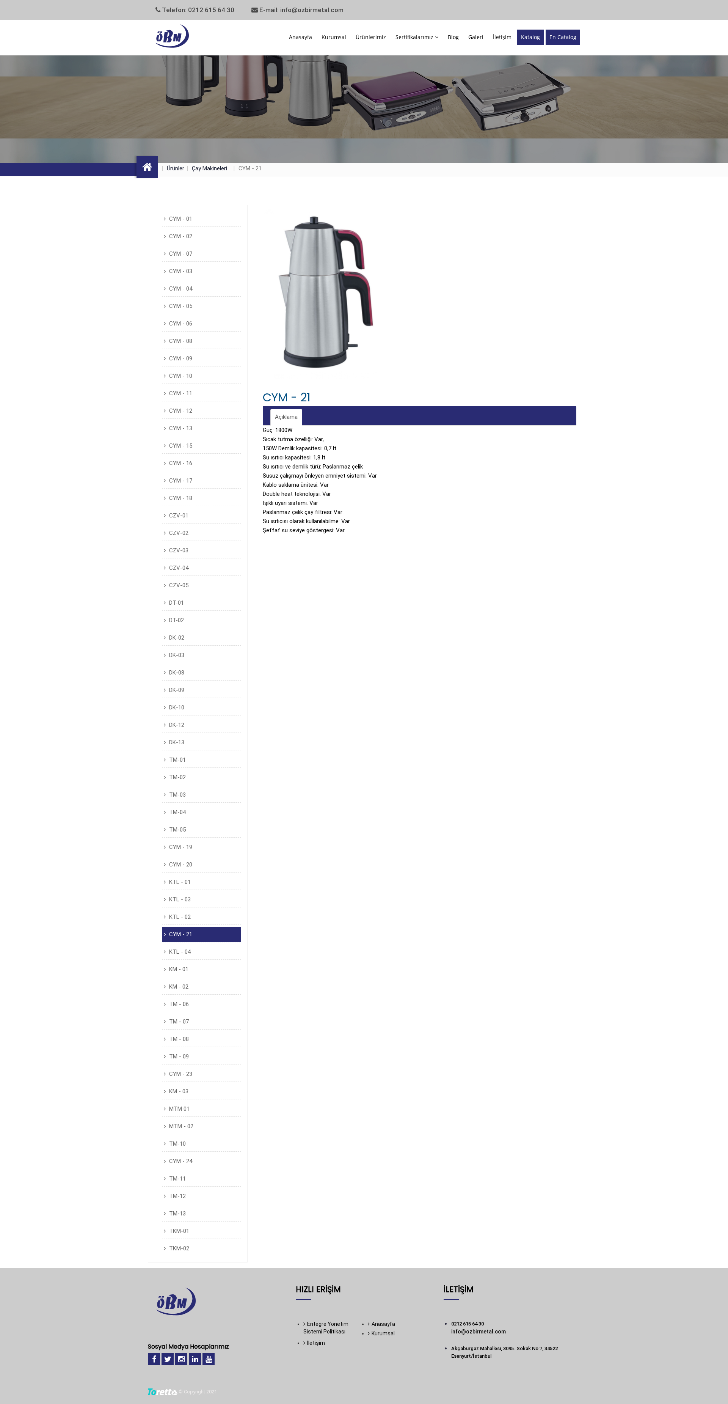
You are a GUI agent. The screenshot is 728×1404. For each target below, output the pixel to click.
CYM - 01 (180, 218)
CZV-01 (178, 515)
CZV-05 (178, 585)
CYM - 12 (180, 410)
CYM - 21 (180, 934)
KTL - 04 (179, 951)
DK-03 (176, 655)
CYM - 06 (180, 323)
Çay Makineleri (209, 168)
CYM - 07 (180, 253)
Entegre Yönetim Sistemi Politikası (325, 1328)
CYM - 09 (180, 358)
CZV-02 (178, 533)
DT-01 (176, 602)
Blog (453, 37)
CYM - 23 (180, 1074)
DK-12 (176, 725)
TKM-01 (178, 1231)
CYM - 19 (180, 847)
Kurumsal (334, 37)
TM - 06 (178, 1004)
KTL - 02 (179, 916)
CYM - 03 (180, 271)
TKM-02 (178, 1248)
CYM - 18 (180, 498)
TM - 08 (178, 1039)
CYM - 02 (180, 236)
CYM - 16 (180, 463)
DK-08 (176, 672)
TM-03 (177, 794)
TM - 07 (178, 1021)
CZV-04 (178, 567)
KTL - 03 (179, 899)
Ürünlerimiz (371, 37)
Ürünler (175, 168)
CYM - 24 (180, 1161)
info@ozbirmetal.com (478, 1332)
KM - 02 (178, 986)
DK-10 (176, 707)
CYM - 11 (180, 393)
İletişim (502, 37)
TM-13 (177, 1213)
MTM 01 (179, 1108)
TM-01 (177, 759)
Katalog (530, 37)
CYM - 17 (180, 480)
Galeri (475, 37)
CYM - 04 (180, 288)
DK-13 (176, 742)
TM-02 (177, 777)
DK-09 (176, 690)
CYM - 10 (180, 376)
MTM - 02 (180, 1126)
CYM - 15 (180, 445)
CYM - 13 (180, 428)
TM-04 (177, 812)
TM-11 (177, 1178)
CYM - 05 (180, 306)
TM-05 (177, 829)
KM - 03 (178, 1091)
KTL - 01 (179, 882)
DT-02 (176, 620)
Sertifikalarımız (415, 37)
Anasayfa (300, 37)
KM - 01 (178, 969)
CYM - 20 (180, 864)
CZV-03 (178, 550)
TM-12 (177, 1196)
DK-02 (176, 637)
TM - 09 (178, 1056)
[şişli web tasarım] (162, 1392)
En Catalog (562, 37)
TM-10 (177, 1143)
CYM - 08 (180, 341)
